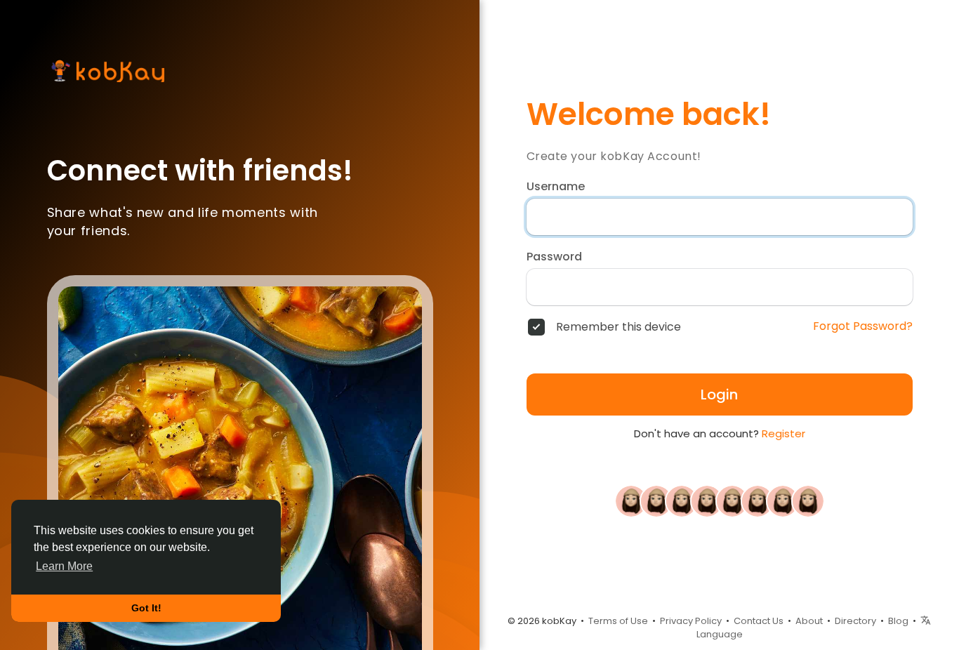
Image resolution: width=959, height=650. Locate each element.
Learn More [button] (64, 566)
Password (554, 257)
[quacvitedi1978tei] (808, 500)
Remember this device (618, 327)
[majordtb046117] (631, 500)
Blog (898, 621)
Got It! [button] (146, 607)
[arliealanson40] (757, 500)
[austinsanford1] (782, 500)
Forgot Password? (863, 326)
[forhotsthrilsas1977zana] (707, 500)
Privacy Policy (691, 621)
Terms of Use (618, 621)
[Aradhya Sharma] (732, 500)
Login (719, 394)
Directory (855, 621)
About (809, 621)
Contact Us (758, 621)
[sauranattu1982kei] (656, 500)
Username (556, 186)
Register (783, 433)
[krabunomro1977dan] (681, 500)
